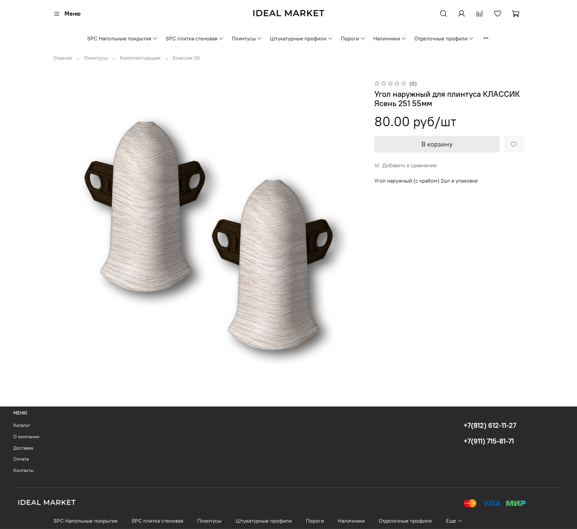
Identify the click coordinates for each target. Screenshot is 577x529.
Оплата (21, 459)
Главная (62, 57)
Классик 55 (186, 57)
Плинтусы (244, 38)
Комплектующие (140, 57)
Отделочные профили (440, 38)
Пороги (350, 38)
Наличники (386, 38)
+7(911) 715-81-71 (488, 441)
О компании (26, 437)
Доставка (23, 448)
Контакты (23, 470)
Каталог (21, 425)
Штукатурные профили (298, 38)
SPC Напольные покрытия (119, 38)
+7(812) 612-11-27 (489, 425)
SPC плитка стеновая (191, 38)
